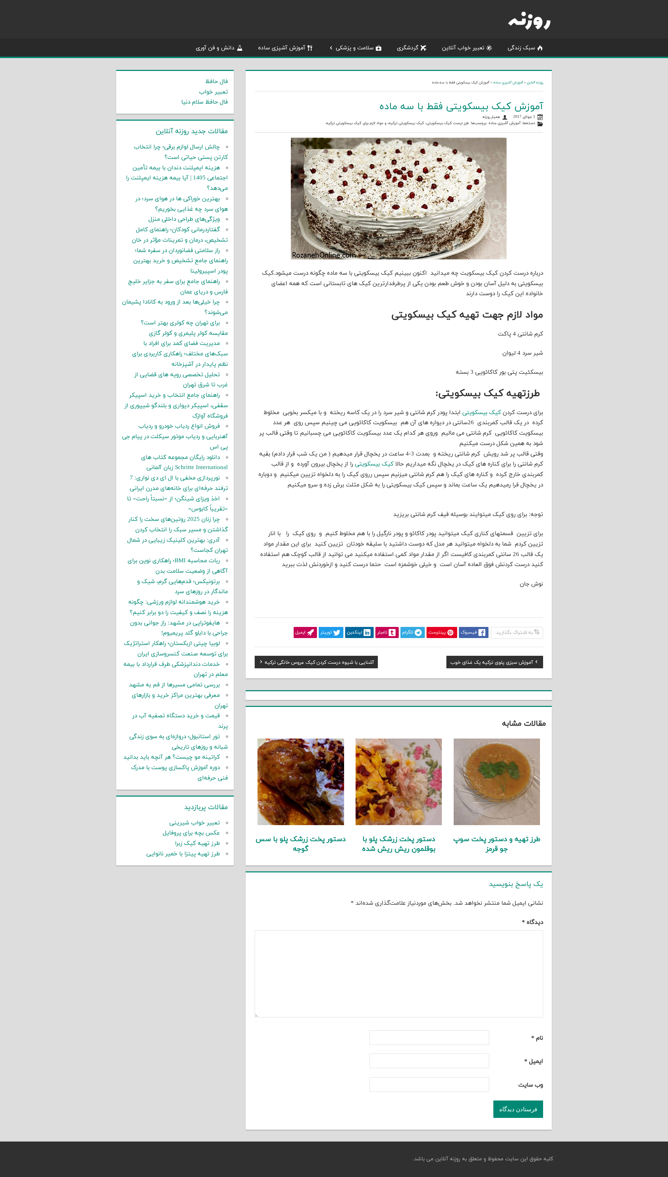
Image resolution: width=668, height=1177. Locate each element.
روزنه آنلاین (535, 82)
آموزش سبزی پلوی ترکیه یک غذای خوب (491, 663)
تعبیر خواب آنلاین (463, 48)
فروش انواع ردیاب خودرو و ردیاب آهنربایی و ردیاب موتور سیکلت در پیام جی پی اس (175, 436)
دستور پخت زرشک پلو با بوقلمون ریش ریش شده (399, 844)
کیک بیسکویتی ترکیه (406, 123)
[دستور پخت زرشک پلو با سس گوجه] (300, 824)
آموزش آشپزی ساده (281, 48)
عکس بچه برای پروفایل (191, 833)
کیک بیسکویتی (482, 413)
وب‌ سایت (530, 1085)
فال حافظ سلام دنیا (204, 102)
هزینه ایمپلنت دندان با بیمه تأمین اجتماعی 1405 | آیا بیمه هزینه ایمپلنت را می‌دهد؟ (177, 178)
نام (537, 1038)
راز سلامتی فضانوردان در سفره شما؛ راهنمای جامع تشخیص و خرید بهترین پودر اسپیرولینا (180, 261)
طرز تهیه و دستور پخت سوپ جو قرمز (496, 844)
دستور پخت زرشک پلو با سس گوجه (301, 844)
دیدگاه (532, 922)
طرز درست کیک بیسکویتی (447, 123)
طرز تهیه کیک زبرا (197, 843)
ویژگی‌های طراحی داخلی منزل (184, 219)
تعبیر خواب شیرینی (194, 823)
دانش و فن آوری (215, 48)
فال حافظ (216, 82)
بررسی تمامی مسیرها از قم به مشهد (174, 685)
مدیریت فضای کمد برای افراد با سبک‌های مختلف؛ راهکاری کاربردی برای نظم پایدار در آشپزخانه (180, 354)
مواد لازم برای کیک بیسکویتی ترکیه (354, 123)
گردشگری (408, 48)
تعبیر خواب (213, 92)
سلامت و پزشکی (355, 48)
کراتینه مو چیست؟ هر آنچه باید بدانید (171, 757)
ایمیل (533, 1061)
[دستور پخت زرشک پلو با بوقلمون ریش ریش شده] (399, 824)
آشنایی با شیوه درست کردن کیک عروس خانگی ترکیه (319, 663)
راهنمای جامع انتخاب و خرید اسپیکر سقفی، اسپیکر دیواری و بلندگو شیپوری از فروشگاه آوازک (176, 405)
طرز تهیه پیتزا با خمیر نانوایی (183, 854)
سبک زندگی (521, 48)
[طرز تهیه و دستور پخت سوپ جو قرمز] (497, 824)
